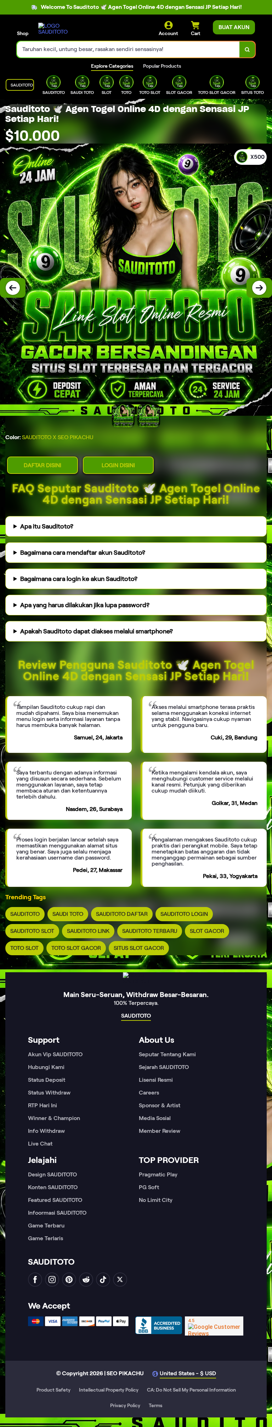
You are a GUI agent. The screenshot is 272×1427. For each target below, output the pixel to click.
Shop (22, 33)
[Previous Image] (13, 288)
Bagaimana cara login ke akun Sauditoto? (78, 578)
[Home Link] (57, 29)
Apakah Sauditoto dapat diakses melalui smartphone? (96, 631)
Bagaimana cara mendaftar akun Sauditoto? (82, 552)
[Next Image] (259, 288)
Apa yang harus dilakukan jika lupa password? (84, 605)
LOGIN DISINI (118, 465)
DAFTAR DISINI (42, 465)
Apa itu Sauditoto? (46, 526)
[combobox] (128, 49)
